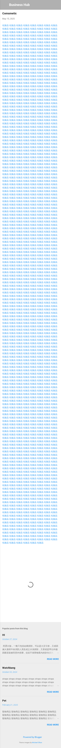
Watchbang (8, 667)
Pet (4, 700)
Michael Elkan (37, 742)
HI (3, 634)
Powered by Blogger (32, 737)
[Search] (57, 5)
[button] (57, 14)
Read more (53, 659)
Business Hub (19, 5)
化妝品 (5, 25)
